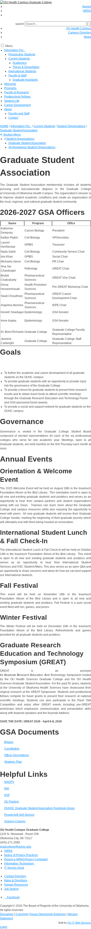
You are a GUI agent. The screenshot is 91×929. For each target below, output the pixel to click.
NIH (6, 788)
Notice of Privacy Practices (21, 855)
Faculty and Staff (18, 113)
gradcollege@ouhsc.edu (15, 846)
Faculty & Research (16, 92)
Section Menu (12, 134)
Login (3, 927)
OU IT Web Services (79, 922)
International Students (22, 71)
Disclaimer (7, 914)
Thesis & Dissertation (26, 67)
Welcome (10, 84)
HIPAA (87, 10)
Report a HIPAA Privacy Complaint (26, 859)
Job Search (11, 889)
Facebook (13, 897)
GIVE (83, 15)
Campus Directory (79, 32)
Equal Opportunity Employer (48, 914)
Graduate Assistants (25, 79)
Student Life (11, 100)
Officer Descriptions (16, 755)
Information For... (14, 50)
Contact (13, 117)
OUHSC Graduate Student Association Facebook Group (39, 808)
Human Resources (16, 884)
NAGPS (9, 782)
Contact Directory (15, 876)
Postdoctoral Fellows (17, 96)
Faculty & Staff (17, 75)
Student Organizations (20, 138)
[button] (10, 134)
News (87, 36)
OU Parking (11, 801)
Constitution (11, 748)
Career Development (17, 105)
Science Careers (14, 821)
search (19, 24)
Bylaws (8, 742)
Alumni (86, 6)
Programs (10, 88)
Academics (20, 62)
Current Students (19, 58)
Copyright (22, 914)
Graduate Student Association (27, 143)
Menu (9, 46)
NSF (7, 795)
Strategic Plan (13, 761)
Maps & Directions (15, 880)
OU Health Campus (78, 28)
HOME (4, 126)
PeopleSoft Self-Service (19, 814)
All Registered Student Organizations (31, 147)
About (8, 109)
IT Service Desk (14, 867)
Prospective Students (21, 54)
